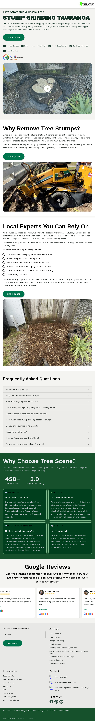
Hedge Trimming (56, 641)
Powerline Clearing (57, 663)
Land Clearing (55, 644)
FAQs (5, 690)
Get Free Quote (9, 697)
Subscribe (12, 643)
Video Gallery (8, 683)
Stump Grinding (56, 660)
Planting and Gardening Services (63, 648)
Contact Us (8, 693)
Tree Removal (55, 634)
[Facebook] (51, 703)
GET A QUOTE (14, 37)
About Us (7, 686)
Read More (29, 609)
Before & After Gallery (12, 679)
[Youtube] (61, 703)
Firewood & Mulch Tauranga (61, 657)
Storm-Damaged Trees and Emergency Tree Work (68, 652)
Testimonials (8, 676)
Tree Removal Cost (11, 700)
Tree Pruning (54, 637)
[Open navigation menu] (3, 4)
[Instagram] (56, 703)
